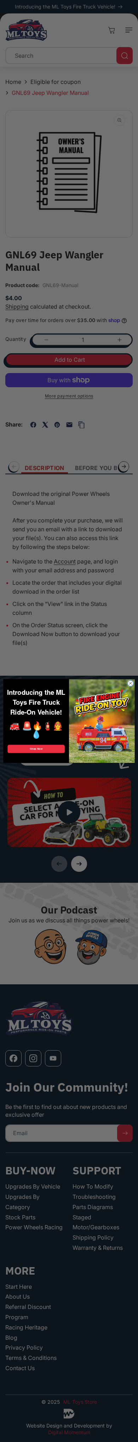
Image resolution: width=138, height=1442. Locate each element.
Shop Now (36, 749)
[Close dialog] (130, 683)
